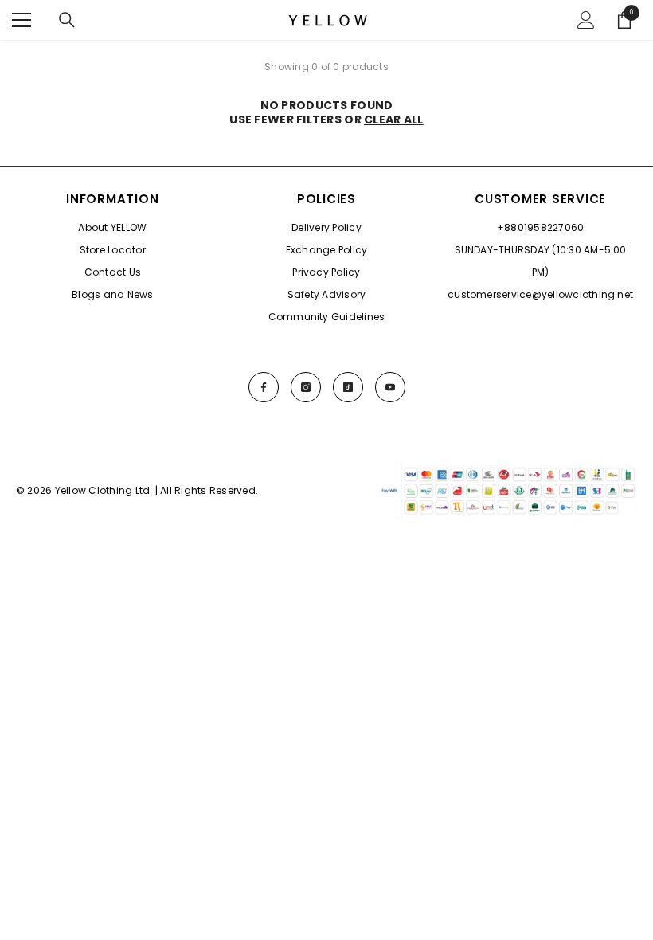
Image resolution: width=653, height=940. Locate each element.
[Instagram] (306, 387)
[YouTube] (390, 387)
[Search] (66, 19)
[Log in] (586, 20)
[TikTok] (348, 387)
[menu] (21, 19)
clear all (394, 119)
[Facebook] (263, 387)
